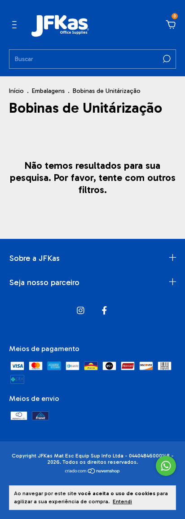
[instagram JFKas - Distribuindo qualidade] (80, 310)
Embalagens (49, 91)
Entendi (122, 501)
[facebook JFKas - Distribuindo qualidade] (104, 310)
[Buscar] (166, 58)
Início (16, 91)
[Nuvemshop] (93, 471)
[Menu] (16, 25)
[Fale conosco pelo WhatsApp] (166, 466)
